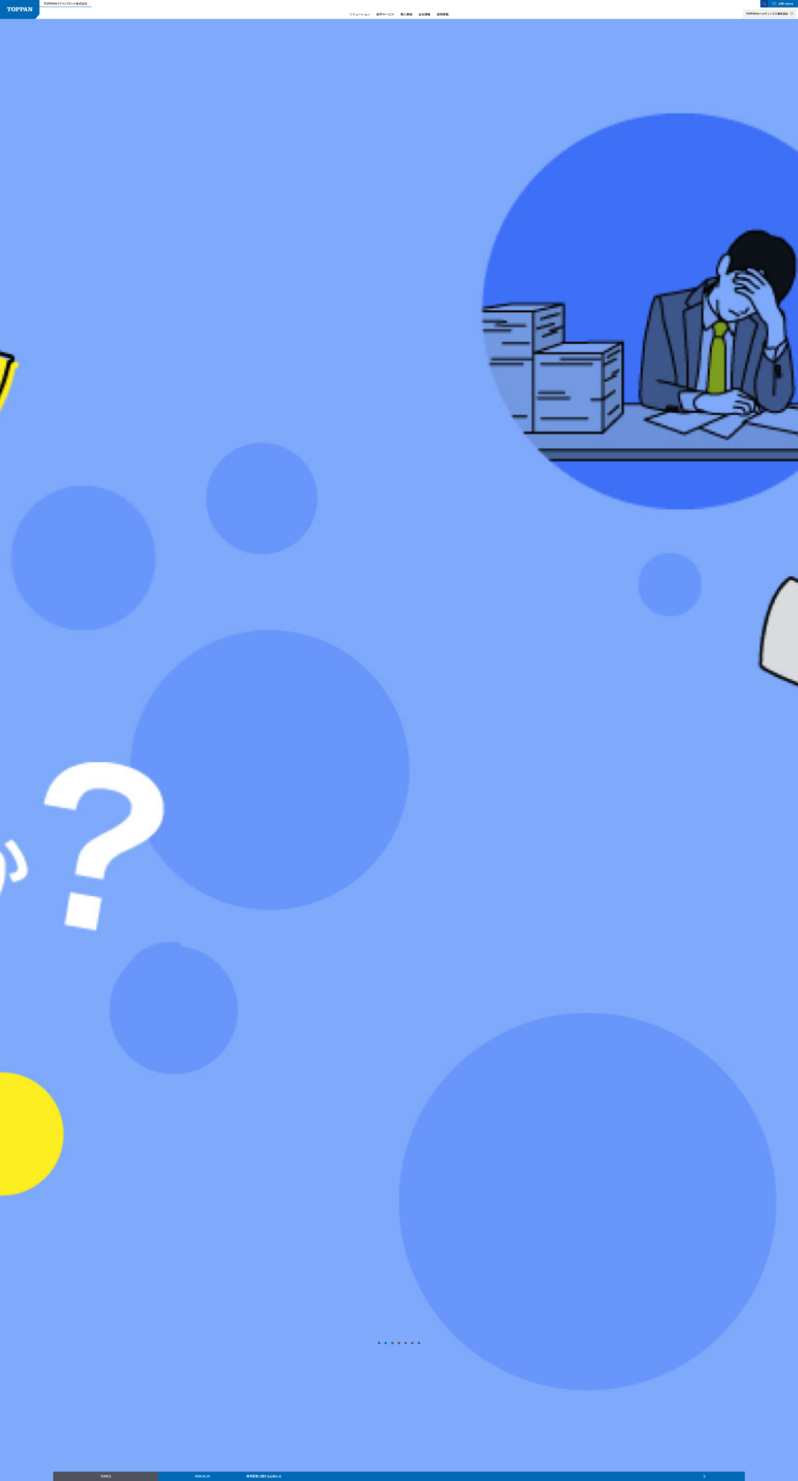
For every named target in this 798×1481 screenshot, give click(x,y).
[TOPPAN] (19, 9)
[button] (379, 1343)
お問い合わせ (785, 3)
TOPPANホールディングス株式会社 (767, 13)
